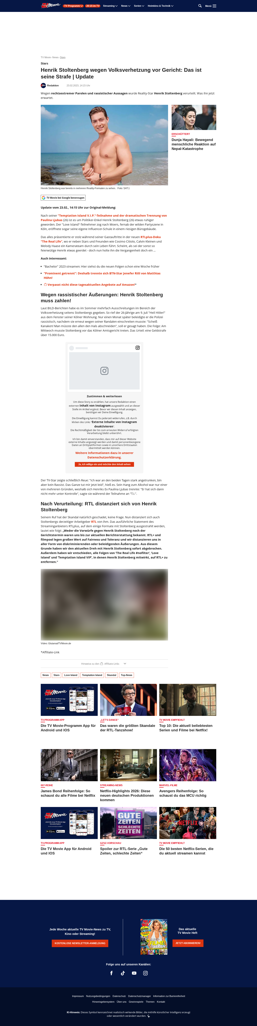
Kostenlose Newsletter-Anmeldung (80, 943)
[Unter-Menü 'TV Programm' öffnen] (81, 6)
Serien (137, 6)
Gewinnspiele (136, 1002)
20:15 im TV (92, 6)
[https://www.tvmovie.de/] (51, 5)
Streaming (109, 6)
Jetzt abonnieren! (187, 943)
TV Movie (46, 57)
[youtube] (134, 973)
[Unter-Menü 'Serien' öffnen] (143, 6)
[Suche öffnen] (200, 6)
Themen (150, 1002)
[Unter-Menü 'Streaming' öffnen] (116, 6)
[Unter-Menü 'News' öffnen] (129, 6)
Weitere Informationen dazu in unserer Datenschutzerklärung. (104, 455)
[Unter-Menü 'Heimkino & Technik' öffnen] (172, 6)
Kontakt (161, 1002)
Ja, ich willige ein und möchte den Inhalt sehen (104, 464)
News (124, 6)
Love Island (70, 675)
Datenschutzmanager (139, 996)
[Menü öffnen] (214, 6)
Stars (62, 57)
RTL (94, 522)
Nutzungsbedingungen (98, 996)
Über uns (121, 1002)
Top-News (126, 675)
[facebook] (111, 973)
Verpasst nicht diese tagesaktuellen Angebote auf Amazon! (91, 285)
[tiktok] (122, 973)
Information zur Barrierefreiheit (169, 996)
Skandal (111, 675)
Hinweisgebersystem (103, 1002)
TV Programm (72, 6)
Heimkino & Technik (159, 6)
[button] (104, 663)
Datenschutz (119, 996)
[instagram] (145, 973)
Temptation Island (92, 675)
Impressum (78, 996)
